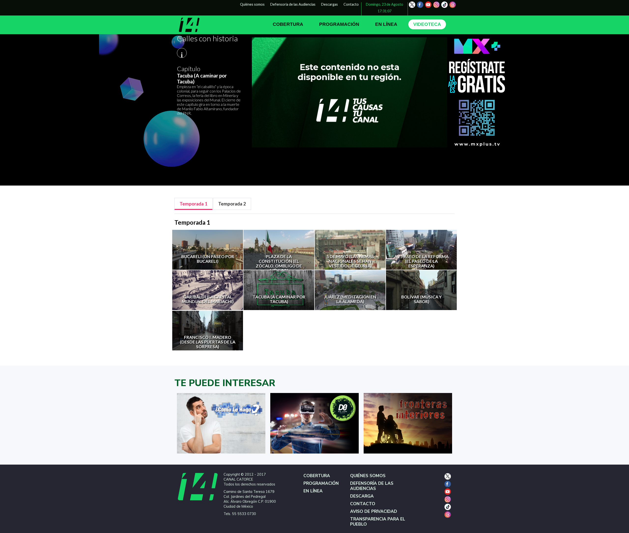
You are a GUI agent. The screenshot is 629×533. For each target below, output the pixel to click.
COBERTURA (288, 24)
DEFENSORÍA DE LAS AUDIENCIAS (371, 486)
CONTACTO (362, 504)
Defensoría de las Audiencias (292, 4)
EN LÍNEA (386, 24)
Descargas (329, 4)
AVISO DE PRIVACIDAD (373, 511)
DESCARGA (362, 496)
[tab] (193, 204)
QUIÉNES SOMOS (368, 476)
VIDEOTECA (427, 24)
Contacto (351, 4)
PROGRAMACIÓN (339, 24)
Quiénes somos (252, 4)
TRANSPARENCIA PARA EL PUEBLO (377, 521)
